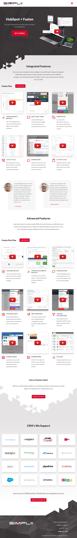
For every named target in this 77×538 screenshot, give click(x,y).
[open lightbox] (57, 31)
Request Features (38, 396)
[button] (72, 3)
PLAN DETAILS (20, 86)
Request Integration (38, 500)
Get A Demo (20, 33)
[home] (12, 3)
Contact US (63, 528)
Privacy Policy (62, 525)
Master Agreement (61, 522)
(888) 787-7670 (63, 531)
